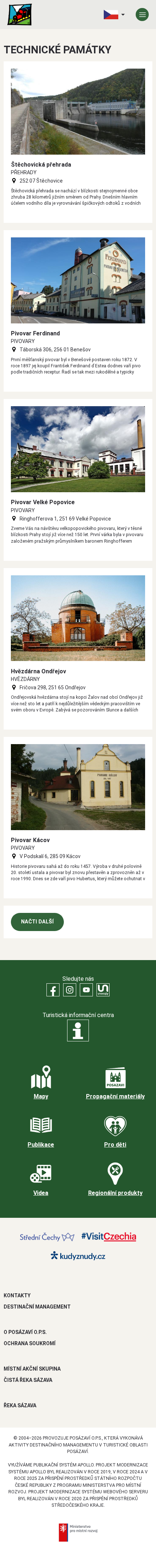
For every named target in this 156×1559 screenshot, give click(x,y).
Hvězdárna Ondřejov (38, 671)
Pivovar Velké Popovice (43, 502)
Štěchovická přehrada (41, 164)
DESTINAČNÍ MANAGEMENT (37, 1307)
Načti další (37, 922)
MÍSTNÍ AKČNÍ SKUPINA (32, 1369)
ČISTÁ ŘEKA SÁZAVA (28, 1380)
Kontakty (17, 1295)
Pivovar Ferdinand (35, 333)
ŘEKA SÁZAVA (20, 1405)
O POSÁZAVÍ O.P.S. (25, 1332)
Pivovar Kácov (30, 840)
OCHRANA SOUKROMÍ (30, 1343)
